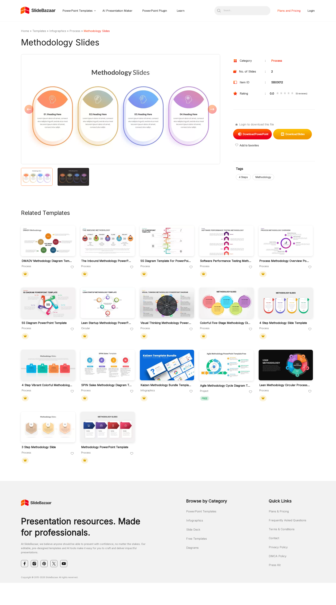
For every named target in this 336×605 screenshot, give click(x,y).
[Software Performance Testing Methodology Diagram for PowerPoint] (226, 241)
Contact (274, 538)
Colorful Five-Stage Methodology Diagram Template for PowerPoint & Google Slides (225, 323)
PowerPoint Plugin (154, 10)
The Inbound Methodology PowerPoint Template (106, 261)
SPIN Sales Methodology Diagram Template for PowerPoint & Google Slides (106, 385)
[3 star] (285, 93)
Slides (295, 134)
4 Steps (243, 177)
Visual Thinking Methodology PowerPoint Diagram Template (166, 323)
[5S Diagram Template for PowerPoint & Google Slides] (167, 241)
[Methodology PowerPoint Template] (107, 427)
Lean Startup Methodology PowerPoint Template (106, 323)
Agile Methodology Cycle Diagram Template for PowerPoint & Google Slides (225, 385)
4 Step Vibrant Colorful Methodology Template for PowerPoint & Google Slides (47, 385)
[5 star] (292, 93)
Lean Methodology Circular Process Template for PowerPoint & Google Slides (284, 385)
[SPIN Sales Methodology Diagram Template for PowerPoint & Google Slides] (107, 365)
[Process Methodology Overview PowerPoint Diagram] (286, 241)
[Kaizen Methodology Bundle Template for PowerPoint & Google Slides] (167, 365)
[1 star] (277, 93)
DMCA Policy (277, 556)
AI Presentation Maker (117, 10)
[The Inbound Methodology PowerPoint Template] (107, 241)
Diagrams (192, 547)
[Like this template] (72, 267)
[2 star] (281, 93)
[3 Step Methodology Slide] (48, 427)
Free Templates (196, 538)
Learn (180, 10)
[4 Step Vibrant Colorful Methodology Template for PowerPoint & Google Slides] (48, 365)
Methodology (263, 177)
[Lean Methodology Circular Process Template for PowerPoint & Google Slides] (286, 365)
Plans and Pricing (288, 10)
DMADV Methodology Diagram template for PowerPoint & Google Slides (47, 261)
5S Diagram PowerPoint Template (44, 323)
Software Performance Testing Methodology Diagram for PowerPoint (225, 261)
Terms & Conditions (282, 529)
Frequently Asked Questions (287, 520)
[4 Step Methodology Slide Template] (286, 303)
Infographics (57, 31)
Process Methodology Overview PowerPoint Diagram (284, 261)
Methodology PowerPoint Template (104, 447)
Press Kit (275, 565)
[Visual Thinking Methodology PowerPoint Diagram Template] (167, 303)
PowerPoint (255, 134)
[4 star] (288, 93)
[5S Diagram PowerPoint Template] (48, 303)
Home (25, 31)
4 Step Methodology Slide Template (283, 323)
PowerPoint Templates (77, 10)
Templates (39, 31)
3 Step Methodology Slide (39, 447)
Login (311, 10)
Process (74, 31)
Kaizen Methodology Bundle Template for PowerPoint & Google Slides (166, 385)
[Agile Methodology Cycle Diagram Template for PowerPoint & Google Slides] (226, 365)
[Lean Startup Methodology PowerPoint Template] (107, 303)
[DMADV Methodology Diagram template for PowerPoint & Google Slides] (48, 241)
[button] (71, 109)
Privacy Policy (278, 547)
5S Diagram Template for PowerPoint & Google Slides (166, 261)
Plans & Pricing (279, 511)
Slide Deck (193, 529)
